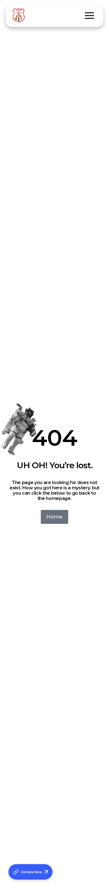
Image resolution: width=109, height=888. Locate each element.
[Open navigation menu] (89, 15)
